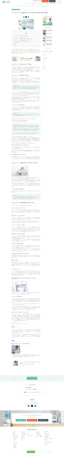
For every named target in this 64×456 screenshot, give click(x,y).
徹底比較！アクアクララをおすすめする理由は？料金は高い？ (21, 323)
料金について (14, 433)
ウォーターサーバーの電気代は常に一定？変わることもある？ (23, 38)
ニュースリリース (47, 432)
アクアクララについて (28, 3)
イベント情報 (38, 434)
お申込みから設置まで (53, 3)
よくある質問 (59, 3)
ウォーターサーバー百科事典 (25, 433)
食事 (43, 62)
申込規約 (46, 439)
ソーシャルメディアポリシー (48, 441)
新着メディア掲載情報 (39, 436)
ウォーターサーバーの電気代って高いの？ (20, 37)
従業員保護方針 (47, 437)
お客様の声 (47, 3)
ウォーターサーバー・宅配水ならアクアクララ (35, 455)
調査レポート (45, 55)
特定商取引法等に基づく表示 (48, 442)
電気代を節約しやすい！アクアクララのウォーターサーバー (23, 41)
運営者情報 (46, 431)
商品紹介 (33, 3)
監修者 (15, 44)
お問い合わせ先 (47, 433)
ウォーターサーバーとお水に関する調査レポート (28, 435)
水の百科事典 (45, 54)
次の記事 (49, 378)
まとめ (15, 43)
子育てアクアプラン (41, 3)
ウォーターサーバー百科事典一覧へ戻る (32, 378)
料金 (36, 3)
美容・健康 (44, 61)
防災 (43, 63)
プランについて (15, 443)
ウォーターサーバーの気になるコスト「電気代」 (21, 35)
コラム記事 (14, 445)
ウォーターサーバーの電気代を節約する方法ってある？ (22, 40)
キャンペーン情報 (39, 435)
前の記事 (14, 378)
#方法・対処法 (14, 11)
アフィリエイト (47, 440)
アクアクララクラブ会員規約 (48, 438)
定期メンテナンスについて (16, 322)
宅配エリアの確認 (15, 438)
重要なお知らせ (39, 433)
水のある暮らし (23, 432)
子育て (23, 436)
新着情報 (38, 432)
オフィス (44, 69)
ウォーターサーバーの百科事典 (31, 389)
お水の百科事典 (28, 387)
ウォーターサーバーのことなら (33, 392)
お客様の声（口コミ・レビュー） (15, 435)
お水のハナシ (15, 444)
